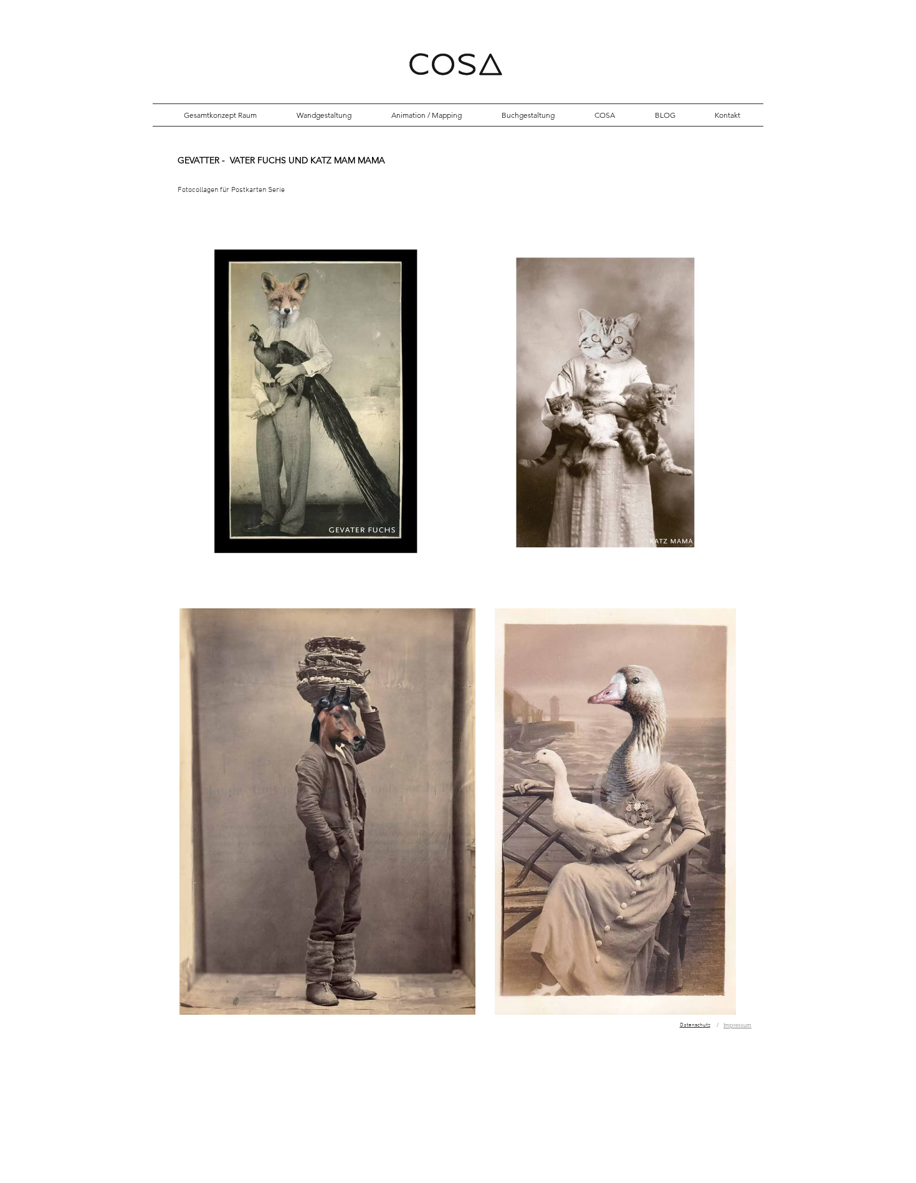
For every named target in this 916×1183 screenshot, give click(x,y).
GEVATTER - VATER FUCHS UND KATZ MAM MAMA (281, 160)
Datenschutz (695, 1025)
